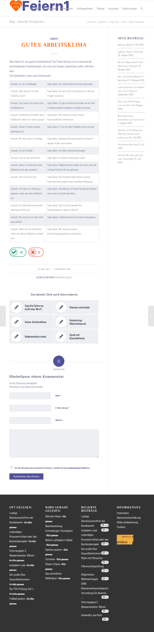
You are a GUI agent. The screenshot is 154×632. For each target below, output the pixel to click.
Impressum (123, 513)
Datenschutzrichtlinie (79, 468)
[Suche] (142, 8)
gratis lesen (64, 277)
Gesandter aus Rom (91, 615)
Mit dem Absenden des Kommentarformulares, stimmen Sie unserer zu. (52, 468)
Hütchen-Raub (124, 44)
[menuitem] (34, 8)
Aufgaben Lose (17, 565)
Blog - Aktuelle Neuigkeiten (26, 21)
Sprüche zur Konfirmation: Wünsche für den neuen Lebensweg (130, 133)
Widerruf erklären (125, 539)
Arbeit (54, 38)
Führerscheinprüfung (92, 566)
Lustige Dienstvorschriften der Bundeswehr (21, 517)
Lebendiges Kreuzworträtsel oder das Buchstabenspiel (23, 536)
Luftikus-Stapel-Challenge (130, 51)
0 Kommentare (62, 269)
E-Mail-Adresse (62, 407)
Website (58, 420)
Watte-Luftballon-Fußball (58, 540)
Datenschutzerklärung (129, 517)
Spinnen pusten (53, 549)
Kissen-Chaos (52, 564)
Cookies (121, 527)
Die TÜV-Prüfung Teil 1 (21, 588)
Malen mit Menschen (92, 558)
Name (58, 395)
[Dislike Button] (32, 252)
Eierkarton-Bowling (127, 144)
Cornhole (50, 559)
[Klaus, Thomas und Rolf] (3, 316)
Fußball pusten (17, 598)
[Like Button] (14, 252)
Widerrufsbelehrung (127, 522)
